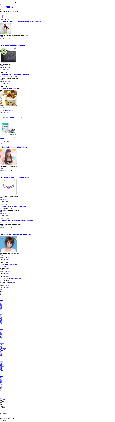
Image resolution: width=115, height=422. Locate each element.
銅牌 (1, 364)
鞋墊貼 (1, 306)
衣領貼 (1, 293)
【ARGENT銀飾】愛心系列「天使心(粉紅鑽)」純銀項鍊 (15, 177)
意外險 (1, 338)
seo (0, 383)
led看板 (1, 370)
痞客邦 (7, 38)
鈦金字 (1, 369)
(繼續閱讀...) (2, 36)
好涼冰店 (1, 300)
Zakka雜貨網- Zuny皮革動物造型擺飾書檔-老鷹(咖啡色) (15, 74)
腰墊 (1, 345)
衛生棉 (1, 379)
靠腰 (1, 344)
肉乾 (1, 314)
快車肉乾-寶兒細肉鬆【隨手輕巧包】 (11, 88)
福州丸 (1, 318)
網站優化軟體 (2, 349)
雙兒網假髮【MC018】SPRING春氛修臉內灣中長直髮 (15, 147)
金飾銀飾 (7, 40)
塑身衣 (1, 385)
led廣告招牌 (2, 366)
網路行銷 (1, 382)
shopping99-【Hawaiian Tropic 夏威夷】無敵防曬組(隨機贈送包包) (18, 220)
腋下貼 (1, 303)
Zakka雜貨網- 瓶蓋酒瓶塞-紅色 (9, 264)
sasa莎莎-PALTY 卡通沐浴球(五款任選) (11, 278)
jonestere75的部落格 (6, 7)
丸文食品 (1, 307)
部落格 (3, 16)
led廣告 (1, 368)
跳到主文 (1, 9)
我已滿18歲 (2, 420)
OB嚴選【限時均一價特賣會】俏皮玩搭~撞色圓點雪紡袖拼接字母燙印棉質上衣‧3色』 (23, 21)
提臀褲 (1, 388)
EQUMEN (2, 387)
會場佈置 (1, 356)
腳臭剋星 (1, 294)
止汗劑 (1, 304)
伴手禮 (1, 376)
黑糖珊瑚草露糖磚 (3, 348)
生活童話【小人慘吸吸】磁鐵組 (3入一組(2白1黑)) (14, 206)
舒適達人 (1, 381)
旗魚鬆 (1, 309)
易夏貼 (1, 302)
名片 (3, 17)
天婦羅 (1, 316)
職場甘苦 (7, 13)
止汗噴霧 (1, 305)
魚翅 (1, 320)
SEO (1, 352)
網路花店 (1, 354)
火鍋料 (1, 317)
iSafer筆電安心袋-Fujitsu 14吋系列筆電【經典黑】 (14, 45)
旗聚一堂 (1, 308)
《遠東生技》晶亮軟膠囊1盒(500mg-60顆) (12, 117)
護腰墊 (1, 346)
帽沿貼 (1, 336)
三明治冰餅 (2, 299)
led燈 (1, 367)
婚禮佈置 (1, 355)
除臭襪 (1, 328)
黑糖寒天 (1, 347)
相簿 (3, 15)
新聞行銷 (1, 384)
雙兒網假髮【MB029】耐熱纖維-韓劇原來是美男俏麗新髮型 (16, 234)
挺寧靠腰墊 (2, 343)
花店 (1, 353)
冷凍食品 (1, 319)
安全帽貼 (1, 301)
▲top (1, 41)
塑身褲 (1, 386)
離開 (5, 420)
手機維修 (1, 378)
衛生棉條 (1, 380)
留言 (9, 38)
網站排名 (1, 351)
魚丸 (1, 315)
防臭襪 (1, 329)
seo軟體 (1, 350)
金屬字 (1, 365)
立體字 (1, 363)
